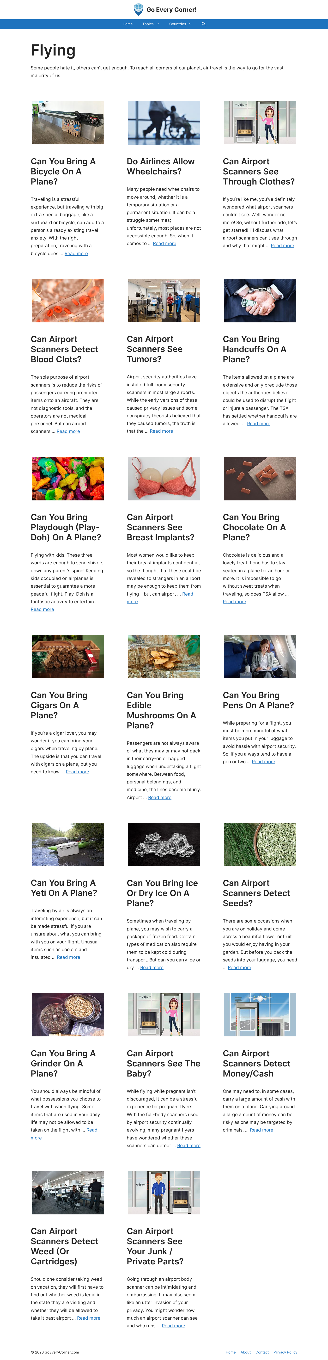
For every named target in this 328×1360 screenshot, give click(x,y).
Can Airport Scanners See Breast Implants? (160, 527)
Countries (177, 24)
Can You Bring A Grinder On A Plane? (63, 1063)
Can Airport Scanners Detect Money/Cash (256, 1063)
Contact (262, 1352)
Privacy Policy (285, 1352)
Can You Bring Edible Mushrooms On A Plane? (161, 710)
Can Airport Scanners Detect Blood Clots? (64, 349)
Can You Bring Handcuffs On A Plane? (254, 349)
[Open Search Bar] (203, 24)
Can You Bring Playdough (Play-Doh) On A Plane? (66, 527)
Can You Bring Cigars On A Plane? (59, 705)
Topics (148, 24)
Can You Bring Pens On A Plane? (258, 700)
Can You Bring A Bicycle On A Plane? (63, 171)
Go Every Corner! (171, 9)
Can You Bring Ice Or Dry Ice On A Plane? (162, 893)
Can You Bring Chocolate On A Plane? (254, 527)
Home (128, 24)
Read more (76, 253)
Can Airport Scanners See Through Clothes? (259, 171)
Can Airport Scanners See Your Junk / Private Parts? (155, 1246)
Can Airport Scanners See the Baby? (163, 1063)
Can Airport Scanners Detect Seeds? (256, 893)
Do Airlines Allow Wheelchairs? (161, 166)
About (246, 1352)
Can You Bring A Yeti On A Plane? (64, 888)
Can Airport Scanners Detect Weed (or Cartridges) (64, 1246)
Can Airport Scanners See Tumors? (155, 349)
